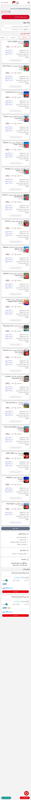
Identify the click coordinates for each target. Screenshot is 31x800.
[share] (9, 12)
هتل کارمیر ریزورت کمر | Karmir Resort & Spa (13, 67)
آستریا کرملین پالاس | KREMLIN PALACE (14, 478)
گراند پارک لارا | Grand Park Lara (14, 92)
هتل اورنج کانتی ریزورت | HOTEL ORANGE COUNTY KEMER (14, 301)
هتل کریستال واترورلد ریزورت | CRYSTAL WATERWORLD (12, 196)
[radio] (17, 36)
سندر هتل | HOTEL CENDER (15, 42)
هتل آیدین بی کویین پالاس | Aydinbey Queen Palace (13, 274)
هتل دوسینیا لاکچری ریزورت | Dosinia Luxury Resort (13, 117)
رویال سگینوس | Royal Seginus (14, 504)
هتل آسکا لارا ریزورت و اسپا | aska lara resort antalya (13, 351)
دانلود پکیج (4, 12)
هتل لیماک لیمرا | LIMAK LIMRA (14, 453)
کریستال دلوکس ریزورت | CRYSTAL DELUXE (14, 222)
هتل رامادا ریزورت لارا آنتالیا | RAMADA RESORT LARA (13, 248)
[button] (25, 798)
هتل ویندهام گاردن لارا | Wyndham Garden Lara (14, 170)
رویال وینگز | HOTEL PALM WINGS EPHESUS (13, 428)
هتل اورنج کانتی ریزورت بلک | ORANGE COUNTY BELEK (13, 144)
